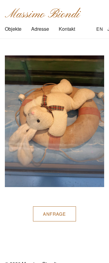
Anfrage (54, 214)
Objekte (13, 28)
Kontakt (67, 28)
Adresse (40, 28)
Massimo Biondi (42, 14)
